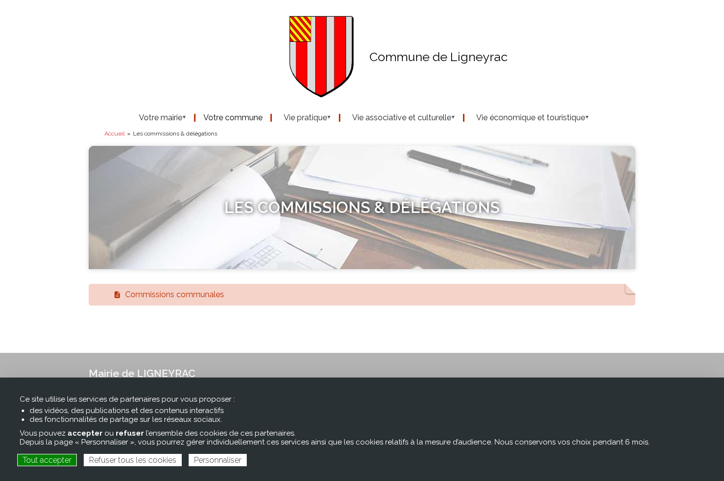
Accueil (114, 133)
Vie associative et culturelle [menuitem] (395, 118)
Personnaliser (217, 460)
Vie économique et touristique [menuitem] (524, 118)
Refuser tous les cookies (132, 460)
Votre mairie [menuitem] (154, 118)
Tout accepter (47, 460)
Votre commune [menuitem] (233, 118)
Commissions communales (172, 294)
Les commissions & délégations (362, 207)
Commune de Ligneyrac (438, 56)
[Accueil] (222, 57)
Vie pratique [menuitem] (299, 118)
